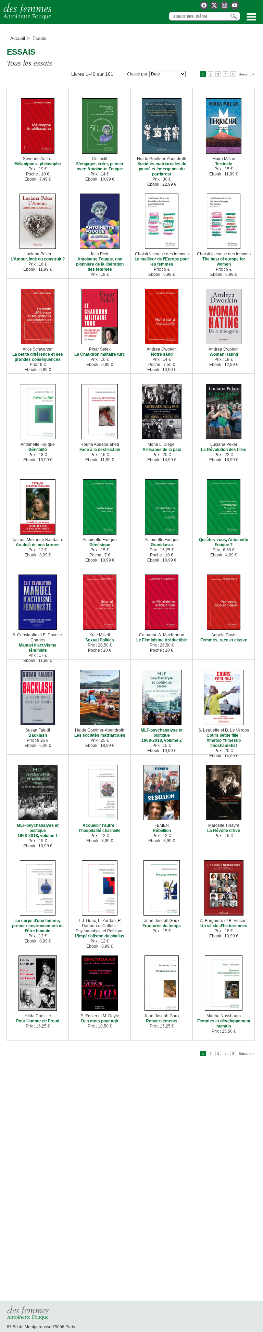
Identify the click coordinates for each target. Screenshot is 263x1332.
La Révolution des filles (223, 449)
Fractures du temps (161, 925)
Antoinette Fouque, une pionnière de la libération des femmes (100, 264)
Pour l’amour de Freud (37, 1021)
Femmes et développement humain (223, 1024)
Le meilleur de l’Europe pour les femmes (162, 262)
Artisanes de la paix (161, 449)
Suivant (245, 74)
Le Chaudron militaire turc (99, 354)
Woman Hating (224, 354)
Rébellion (162, 830)
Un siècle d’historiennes (223, 925)
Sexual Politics (99, 640)
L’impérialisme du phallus (99, 936)
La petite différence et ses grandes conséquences (37, 357)
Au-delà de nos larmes (38, 544)
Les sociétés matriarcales (99, 735)
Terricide (223, 163)
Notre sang (162, 354)
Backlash (37, 735)
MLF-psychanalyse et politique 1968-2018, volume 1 (38, 830)
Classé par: (137, 74)
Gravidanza (162, 544)
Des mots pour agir (99, 1021)
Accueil (17, 38)
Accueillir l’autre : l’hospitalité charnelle (100, 828)
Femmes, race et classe (223, 640)
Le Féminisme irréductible (161, 640)
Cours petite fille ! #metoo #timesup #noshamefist (223, 740)
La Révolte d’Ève (223, 830)
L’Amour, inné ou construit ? (38, 259)
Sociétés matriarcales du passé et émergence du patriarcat (161, 168)
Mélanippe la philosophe (37, 163)
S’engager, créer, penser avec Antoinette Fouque (100, 166)
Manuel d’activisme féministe (38, 648)
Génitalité (37, 449)
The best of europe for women (223, 262)
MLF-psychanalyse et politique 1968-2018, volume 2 (162, 735)
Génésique (99, 544)
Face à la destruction (99, 449)
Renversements (161, 1021)
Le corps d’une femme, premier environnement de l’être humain (38, 925)
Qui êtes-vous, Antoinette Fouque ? (223, 542)
